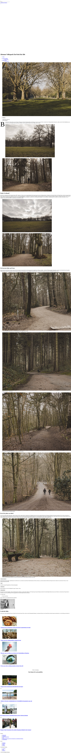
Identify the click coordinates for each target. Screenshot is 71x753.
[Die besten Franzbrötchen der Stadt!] (35, 621)
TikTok (3, 744)
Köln (3, 749)
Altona (3, 56)
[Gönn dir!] (35, 659)
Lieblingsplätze (6, 61)
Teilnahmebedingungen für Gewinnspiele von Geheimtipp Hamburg (12, 738)
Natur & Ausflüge (5, 58)
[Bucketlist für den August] (35, 680)
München (3, 750)
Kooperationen (4, 739)
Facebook (3, 742)
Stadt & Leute (4, 60)
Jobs (3, 737)
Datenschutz (4, 735)
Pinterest (3, 745)
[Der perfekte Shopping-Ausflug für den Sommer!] (35, 724)
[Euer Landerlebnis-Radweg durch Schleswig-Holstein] (35, 709)
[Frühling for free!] (35, 634)
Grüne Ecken (6, 59)
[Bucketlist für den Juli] (35, 695)
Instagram (3, 743)
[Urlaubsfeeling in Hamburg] (35, 647)
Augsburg (3, 748)
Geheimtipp (3, 2)
